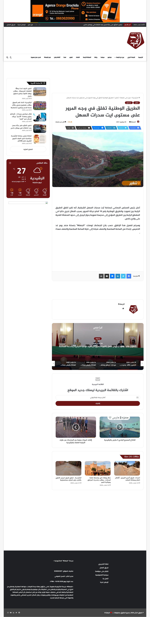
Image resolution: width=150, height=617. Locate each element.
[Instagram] (7, 612)
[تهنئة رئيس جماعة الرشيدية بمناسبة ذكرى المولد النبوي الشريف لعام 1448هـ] (39, 139)
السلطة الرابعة (87, 57)
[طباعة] (101, 276)
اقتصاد (78, 57)
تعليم (71, 57)
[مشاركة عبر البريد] (106, 276)
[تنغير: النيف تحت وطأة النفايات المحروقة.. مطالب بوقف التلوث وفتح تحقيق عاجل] (39, 91)
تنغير (117, 97)
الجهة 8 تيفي (131, 57)
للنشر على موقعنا (101, 571)
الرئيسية (140, 57)
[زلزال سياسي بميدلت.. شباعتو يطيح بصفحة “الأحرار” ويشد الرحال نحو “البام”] (39, 117)
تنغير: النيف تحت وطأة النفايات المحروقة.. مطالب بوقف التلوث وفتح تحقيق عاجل (22, 92)
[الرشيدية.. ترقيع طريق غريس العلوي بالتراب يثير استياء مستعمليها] (68, 468)
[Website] (123, 308)
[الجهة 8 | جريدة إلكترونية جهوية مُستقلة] (135, 40)
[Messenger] (112, 276)
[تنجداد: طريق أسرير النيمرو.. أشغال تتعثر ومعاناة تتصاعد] (127, 468)
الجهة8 (133, 122)
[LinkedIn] (117, 276)
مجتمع (110, 57)
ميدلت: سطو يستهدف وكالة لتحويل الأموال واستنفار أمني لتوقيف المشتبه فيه (97, 346)
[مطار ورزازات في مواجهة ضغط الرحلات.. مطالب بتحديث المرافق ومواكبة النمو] (98, 468)
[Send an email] (130, 122)
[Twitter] (123, 276)
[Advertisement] (51, 34)
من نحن (30, 24)
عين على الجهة (120, 57)
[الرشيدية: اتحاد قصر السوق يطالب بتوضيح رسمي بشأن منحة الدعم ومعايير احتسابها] (39, 105)
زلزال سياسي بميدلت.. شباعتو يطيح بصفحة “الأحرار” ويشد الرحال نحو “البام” (21, 116)
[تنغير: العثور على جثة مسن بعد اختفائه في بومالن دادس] (39, 128)
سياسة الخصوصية (101, 574)
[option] (98, 346)
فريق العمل (11, 24)
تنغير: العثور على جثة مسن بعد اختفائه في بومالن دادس (21, 126)
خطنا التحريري (103, 564)
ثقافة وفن (57, 57)
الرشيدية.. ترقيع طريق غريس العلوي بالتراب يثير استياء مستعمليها (68, 479)
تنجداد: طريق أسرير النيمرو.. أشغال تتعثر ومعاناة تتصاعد (127, 479)
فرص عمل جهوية (36, 57)
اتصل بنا (105, 578)
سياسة (102, 57)
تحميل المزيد (28, 149)
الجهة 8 (107, 612)
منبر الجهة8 (47, 57)
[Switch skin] (11, 57)
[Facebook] (128, 276)
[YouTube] (10, 612)
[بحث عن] (7, 57)
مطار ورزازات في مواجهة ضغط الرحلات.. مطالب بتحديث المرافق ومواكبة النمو (99, 480)
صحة (65, 57)
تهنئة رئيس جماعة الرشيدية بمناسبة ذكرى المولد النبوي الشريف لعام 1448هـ (21, 138)
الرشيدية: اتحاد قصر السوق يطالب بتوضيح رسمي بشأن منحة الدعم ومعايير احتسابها (21, 105)
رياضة (95, 57)
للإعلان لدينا (21, 24)
